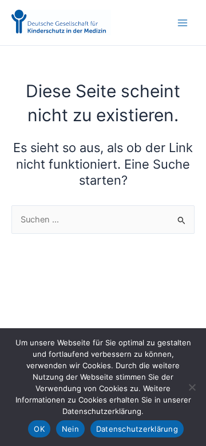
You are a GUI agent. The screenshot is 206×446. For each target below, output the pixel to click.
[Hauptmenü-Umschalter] (183, 23)
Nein (70, 428)
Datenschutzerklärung (137, 428)
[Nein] (191, 387)
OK (39, 428)
